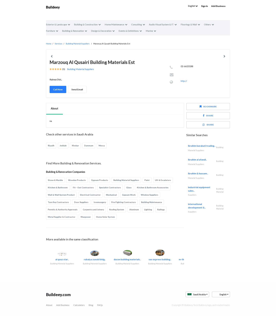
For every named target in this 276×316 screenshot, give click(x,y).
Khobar (75, 145)
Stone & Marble (55, 180)
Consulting (136, 24)
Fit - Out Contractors (83, 187)
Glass (129, 187)
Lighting (148, 209)
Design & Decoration (101, 30)
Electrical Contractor (90, 195)
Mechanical (111, 195)
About (49, 305)
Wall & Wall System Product (61, 195)
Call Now (58, 89)
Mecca (102, 145)
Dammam (88, 145)
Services (58, 43)
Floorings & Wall (189, 24)
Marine (149, 30)
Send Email (77, 89)
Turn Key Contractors (58, 202)
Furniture (50, 30)
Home (48, 43)
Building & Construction (86, 24)
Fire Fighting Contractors (123, 202)
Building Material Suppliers (78, 43)
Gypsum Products (99, 180)
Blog (91, 305)
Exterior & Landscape (56, 24)
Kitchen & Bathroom (58, 187)
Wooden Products (77, 180)
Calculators (79, 305)
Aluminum (134, 209)
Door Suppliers (81, 202)
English (191, 5)
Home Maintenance (114, 24)
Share (209, 115)
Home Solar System (105, 217)
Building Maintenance (151, 202)
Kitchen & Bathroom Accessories (152, 187)
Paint (147, 180)
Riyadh (51, 145)
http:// (184, 81)
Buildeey (53, 7)
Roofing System (116, 209)
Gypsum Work (129, 195)
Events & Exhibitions (129, 30)
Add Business (218, 6)
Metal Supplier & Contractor (61, 217)
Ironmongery (100, 202)
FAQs (100, 305)
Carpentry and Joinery (93, 209)
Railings (161, 209)
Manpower (86, 217)
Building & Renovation (73, 30)
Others (207, 24)
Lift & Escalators (163, 180)
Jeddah (63, 145)
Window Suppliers (149, 195)
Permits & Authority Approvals (62, 209)
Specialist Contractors (110, 187)
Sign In (204, 6)
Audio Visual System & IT (161, 24)
